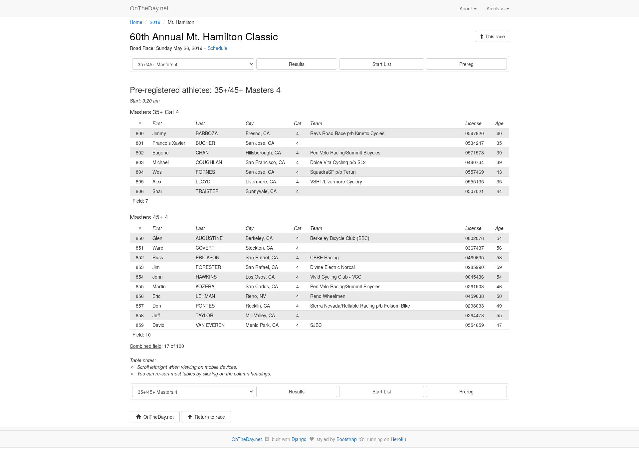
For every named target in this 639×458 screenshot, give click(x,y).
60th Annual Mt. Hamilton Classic (204, 36)
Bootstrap (346, 439)
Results (297, 64)
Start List (381, 64)
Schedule (217, 48)
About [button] (466, 8)
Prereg (466, 64)
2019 (155, 22)
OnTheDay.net (150, 8)
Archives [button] (496, 8)
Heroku (398, 439)
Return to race (208, 416)
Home (136, 22)
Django (299, 439)
